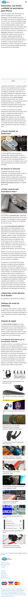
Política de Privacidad (5, 564)
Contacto (3, 567)
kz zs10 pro (3, 576)
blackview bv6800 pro (5, 577)
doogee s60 (3, 572)
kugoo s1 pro (3, 573)
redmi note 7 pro (4, 575)
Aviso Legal (3, 565)
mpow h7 (3, 570)
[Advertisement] (14, 63)
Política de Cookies (5, 562)
